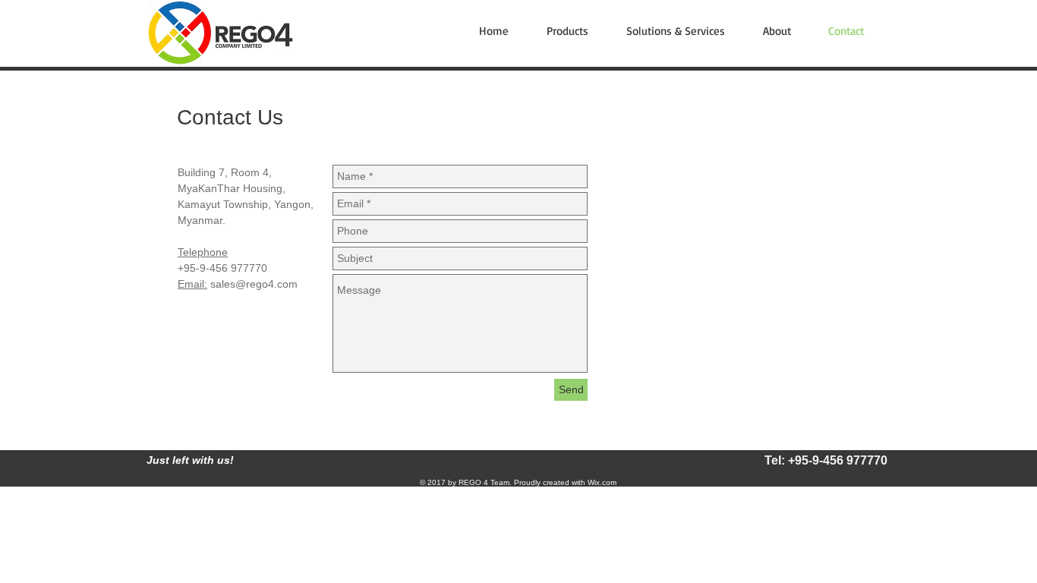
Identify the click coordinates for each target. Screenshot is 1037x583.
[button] (575, 31)
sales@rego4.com (254, 284)
